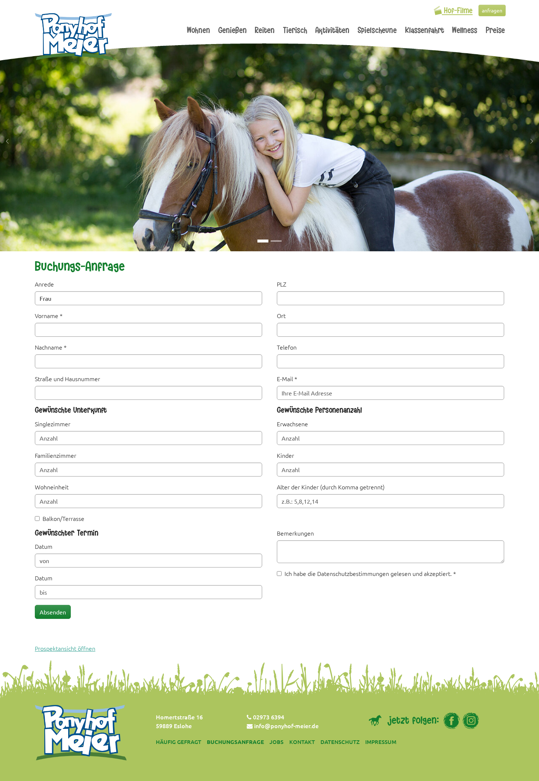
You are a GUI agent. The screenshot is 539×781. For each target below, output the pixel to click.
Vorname (49, 315)
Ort (281, 315)
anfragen (492, 10)
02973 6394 (268, 717)
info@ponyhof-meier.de (286, 726)
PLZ (281, 284)
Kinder (285, 455)
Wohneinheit (52, 487)
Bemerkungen (295, 533)
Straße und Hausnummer (67, 379)
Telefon (287, 347)
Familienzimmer (55, 455)
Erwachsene (292, 424)
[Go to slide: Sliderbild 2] (276, 241)
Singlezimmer (52, 424)
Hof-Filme (457, 11)
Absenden (53, 612)
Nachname (51, 347)
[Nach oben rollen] (523, 765)
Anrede (44, 284)
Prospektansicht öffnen (65, 648)
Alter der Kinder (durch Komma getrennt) (331, 487)
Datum (43, 546)
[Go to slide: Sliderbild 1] (262, 241)
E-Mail (287, 379)
